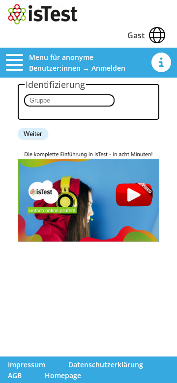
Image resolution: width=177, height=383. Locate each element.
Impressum (26, 364)
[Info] (161, 62)
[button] (17, 62)
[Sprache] (157, 35)
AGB (15, 375)
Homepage (63, 375)
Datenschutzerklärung (105, 364)
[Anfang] (43, 21)
